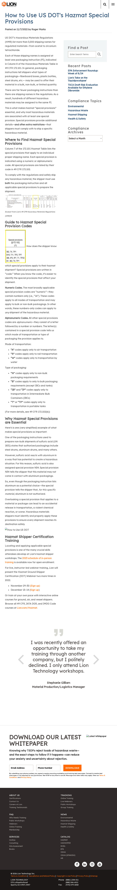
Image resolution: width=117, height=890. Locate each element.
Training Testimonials (18, 807)
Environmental (76, 106)
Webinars (13, 824)
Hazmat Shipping (77, 114)
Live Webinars (66, 801)
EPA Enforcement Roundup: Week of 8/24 (83, 72)
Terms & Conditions (19, 876)
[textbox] (85, 138)
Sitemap (94, 876)
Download (72, 768)
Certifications (15, 798)
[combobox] (85, 138)
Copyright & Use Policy (66, 876)
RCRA (63, 846)
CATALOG (65, 837)
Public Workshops (68, 804)
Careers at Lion (15, 804)
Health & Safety (77, 118)
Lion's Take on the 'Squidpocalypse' (77, 79)
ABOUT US (14, 795)
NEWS (64, 814)
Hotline (12, 840)
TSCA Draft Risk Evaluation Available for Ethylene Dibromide (83, 87)
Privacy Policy (26, 777)
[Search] (105, 4)
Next (96, 659)
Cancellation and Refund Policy (42, 876)
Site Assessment (16, 846)
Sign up (34, 589)
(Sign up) (35, 585)
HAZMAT (64, 840)
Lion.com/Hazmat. (27, 607)
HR (62, 858)
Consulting (13, 843)
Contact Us (14, 801)
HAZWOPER (66, 843)
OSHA (63, 852)
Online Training (67, 798)
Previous (21, 659)
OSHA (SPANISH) (68, 855)
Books (12, 849)
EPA (62, 849)
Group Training (67, 807)
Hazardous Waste (78, 110)
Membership (14, 830)
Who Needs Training (17, 818)
